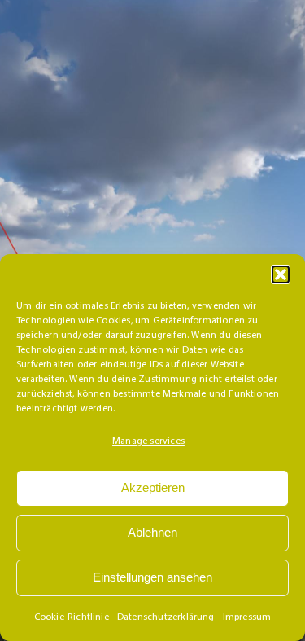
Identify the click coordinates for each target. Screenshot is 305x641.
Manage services (148, 441)
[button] (280, 274)
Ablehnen (152, 532)
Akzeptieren (153, 487)
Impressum (247, 617)
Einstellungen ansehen (152, 577)
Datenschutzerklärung (166, 617)
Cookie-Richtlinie (71, 617)
